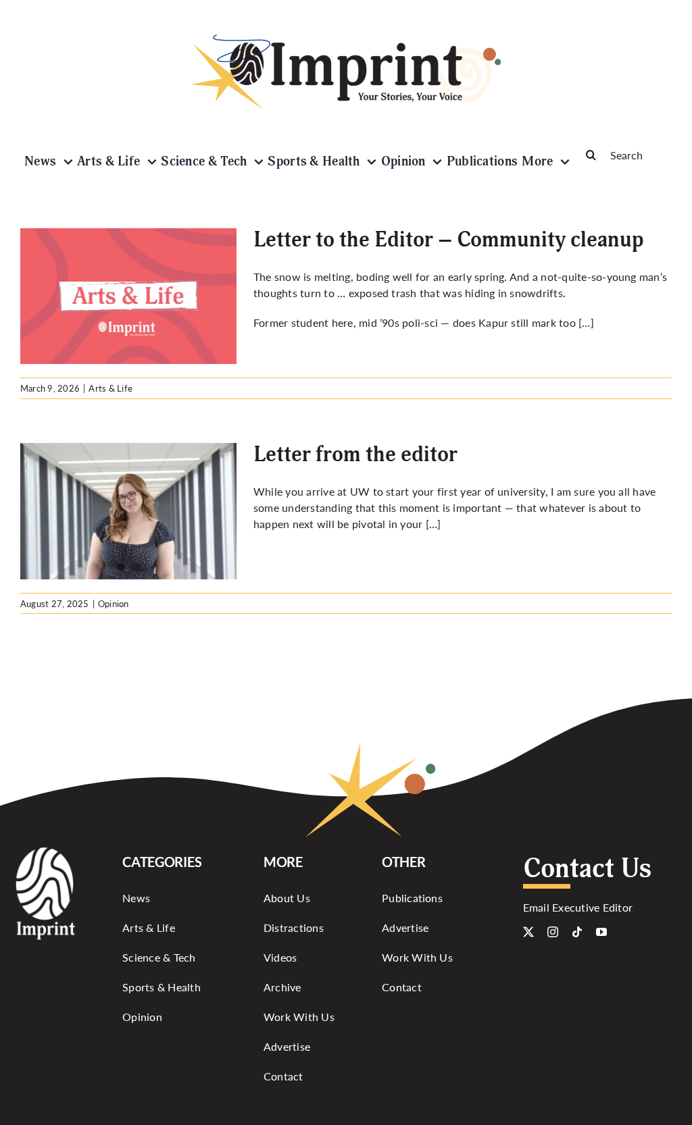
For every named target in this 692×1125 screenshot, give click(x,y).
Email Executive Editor (578, 907)
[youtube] (601, 931)
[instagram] (552, 931)
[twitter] (528, 931)
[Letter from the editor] (30, 511)
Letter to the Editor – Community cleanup (448, 239)
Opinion (113, 603)
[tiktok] (577, 931)
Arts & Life (110, 388)
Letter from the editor (355, 454)
